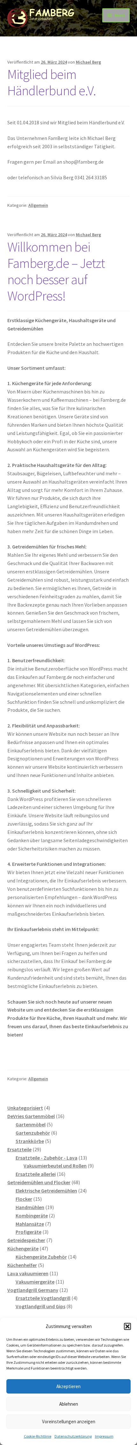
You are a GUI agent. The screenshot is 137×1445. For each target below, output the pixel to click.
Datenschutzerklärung (73, 1436)
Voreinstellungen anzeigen (68, 1421)
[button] (127, 1326)
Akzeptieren (68, 1386)
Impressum (104, 1436)
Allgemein (38, 205)
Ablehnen (68, 1404)
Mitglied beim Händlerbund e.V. (51, 82)
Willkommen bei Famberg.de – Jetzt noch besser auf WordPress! (56, 271)
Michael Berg (88, 62)
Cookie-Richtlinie (37, 1436)
